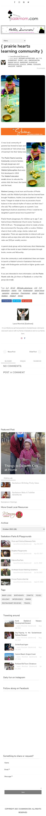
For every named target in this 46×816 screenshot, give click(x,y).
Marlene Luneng (7, 191)
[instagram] (19, 2)
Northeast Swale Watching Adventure (25, 570)
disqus (22, 361)
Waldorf (11, 66)
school (23, 64)
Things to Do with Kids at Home (21, 468)
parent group (13, 62)
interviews (17, 599)
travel (27, 603)
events (20, 60)
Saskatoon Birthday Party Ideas (25, 483)
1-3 (11, 58)
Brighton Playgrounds (19, 551)
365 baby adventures (27, 58)
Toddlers (37, 64)
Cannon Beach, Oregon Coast (25, 654)
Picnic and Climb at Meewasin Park (23, 541)
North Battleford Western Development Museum (28, 622)
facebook (7, 301)
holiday (6, 599)
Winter (19, 66)
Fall (26, 60)
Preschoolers (13, 64)
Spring (29, 64)
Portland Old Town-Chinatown (25, 664)
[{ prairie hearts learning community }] (10, 98)
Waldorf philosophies (9, 170)
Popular (8, 478)
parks (28, 599)
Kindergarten (34, 60)
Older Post (33, 352)
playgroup (33, 62)
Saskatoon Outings (9, 502)
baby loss (6, 595)
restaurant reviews (11, 603)
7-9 (40, 58)
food (38, 595)
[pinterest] (24, 2)
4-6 (37, 58)
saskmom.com (25, 809)
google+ (28, 301)
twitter (17, 301)
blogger (8, 361)
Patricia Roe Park (17, 560)
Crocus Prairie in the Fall (20, 579)
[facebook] (14, 2)
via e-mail (9, 280)
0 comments (41, 68)
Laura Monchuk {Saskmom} (19, 56)
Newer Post (11, 352)
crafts (30, 595)
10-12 (15, 58)
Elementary (12, 60)
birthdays (19, 595)
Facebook (27, 277)
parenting (24, 62)
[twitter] (28, 2)
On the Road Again (21, 645)
